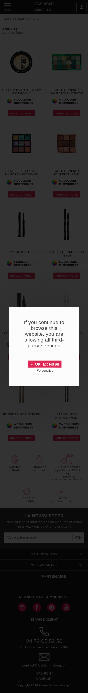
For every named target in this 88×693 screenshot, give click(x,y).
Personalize (45, 370)
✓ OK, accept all (45, 364)
